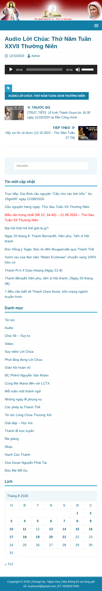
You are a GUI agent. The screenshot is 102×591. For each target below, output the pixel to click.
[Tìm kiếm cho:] (51, 166)
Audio (9, 328)
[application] (51, 69)
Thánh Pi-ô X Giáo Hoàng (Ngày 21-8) (33, 270)
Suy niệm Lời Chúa (19, 351)
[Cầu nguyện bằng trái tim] (51, 18)
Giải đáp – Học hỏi (18, 423)
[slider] (88, 69)
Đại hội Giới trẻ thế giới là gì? (27, 228)
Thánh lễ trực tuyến (19, 431)
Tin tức (10, 320)
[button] (95, 25)
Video (9, 344)
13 (51, 529)
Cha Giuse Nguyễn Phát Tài (26, 462)
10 (11, 529)
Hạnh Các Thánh (17, 454)
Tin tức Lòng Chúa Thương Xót (28, 415)
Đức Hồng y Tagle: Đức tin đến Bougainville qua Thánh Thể (49, 249)
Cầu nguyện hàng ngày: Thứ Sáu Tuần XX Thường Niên (47, 207)
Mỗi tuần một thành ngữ (23, 391)
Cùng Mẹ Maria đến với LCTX (27, 383)
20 (51, 537)
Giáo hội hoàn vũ (17, 367)
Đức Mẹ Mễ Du (16, 470)
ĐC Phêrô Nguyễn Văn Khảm (27, 375)
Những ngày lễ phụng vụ (23, 399)
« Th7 (9, 564)
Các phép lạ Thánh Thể (22, 407)
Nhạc (9, 447)
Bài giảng (12, 439)
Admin (35, 56)
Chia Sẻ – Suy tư (17, 336)
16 (91, 529)
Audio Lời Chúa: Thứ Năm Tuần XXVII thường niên (46, 96)
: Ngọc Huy (53, 581)
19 (38, 537)
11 (24, 529)
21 (64, 537)
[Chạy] (11, 69)
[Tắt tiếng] (77, 69)
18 (25, 537)
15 (77, 529)
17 (11, 537)
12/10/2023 (16, 56)
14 (64, 529)
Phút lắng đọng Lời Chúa (23, 359)
